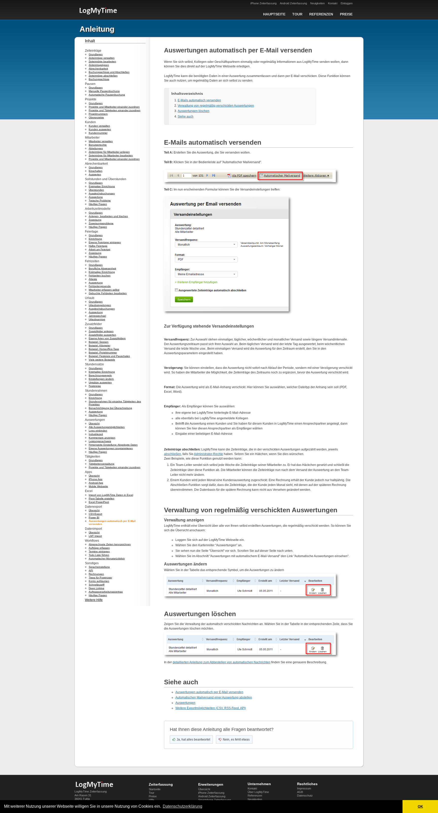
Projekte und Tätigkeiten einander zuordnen (114, 110)
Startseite (154, 789)
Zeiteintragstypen (99, 65)
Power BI (94, 517)
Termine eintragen (99, 551)
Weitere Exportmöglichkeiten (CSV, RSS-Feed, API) (210, 708)
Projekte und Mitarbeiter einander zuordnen (114, 106)
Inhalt (90, 41)
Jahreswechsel (97, 315)
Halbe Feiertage (98, 245)
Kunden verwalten (99, 125)
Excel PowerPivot (99, 502)
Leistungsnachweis (100, 441)
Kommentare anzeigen (102, 437)
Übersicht (94, 423)
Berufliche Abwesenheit (102, 268)
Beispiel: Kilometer (99, 345)
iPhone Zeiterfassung (263, 3)
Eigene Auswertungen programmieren (111, 448)
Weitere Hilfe (94, 600)
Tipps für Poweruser (100, 577)
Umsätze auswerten (100, 382)
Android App (96, 482)
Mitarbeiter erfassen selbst (104, 289)
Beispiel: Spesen (98, 342)
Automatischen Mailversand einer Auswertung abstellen (213, 697)
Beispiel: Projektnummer (103, 352)
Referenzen (321, 14)
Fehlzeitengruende (100, 286)
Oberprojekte (96, 117)
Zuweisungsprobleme (101, 223)
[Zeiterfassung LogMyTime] (96, 784)
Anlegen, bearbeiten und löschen (108, 216)
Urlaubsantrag (97, 319)
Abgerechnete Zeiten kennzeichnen (110, 544)
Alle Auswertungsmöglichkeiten (107, 427)
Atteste (93, 279)
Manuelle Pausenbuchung (104, 91)
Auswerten (95, 174)
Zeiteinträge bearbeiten (102, 61)
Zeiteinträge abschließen (103, 75)
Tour (297, 14)
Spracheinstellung (99, 566)
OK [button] (420, 806)
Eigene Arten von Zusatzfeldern (107, 338)
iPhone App (95, 479)
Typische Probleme (100, 200)
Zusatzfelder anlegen (101, 331)
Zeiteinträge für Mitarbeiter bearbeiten (111, 155)
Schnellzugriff (96, 584)
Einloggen (347, 3)
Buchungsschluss (99, 79)
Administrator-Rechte (208, 454)
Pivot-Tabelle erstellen (101, 498)
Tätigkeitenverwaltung (101, 463)
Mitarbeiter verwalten (101, 141)
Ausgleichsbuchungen (102, 193)
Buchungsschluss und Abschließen (109, 72)
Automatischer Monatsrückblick (107, 558)
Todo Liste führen (99, 555)
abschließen (172, 454)
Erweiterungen (210, 784)
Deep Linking (96, 588)
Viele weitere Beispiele (102, 359)
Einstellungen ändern (101, 378)
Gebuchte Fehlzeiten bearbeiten (108, 293)
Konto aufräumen (99, 581)
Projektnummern (98, 113)
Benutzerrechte (98, 144)
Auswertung (96, 197)
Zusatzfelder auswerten (102, 334)
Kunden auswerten (100, 129)
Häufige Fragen (98, 204)
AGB (300, 791)
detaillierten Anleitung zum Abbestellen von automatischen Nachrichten (221, 662)
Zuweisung (95, 219)
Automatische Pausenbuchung (107, 94)
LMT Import (95, 536)
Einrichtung (95, 238)
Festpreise (95, 386)
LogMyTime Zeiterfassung (91, 791)
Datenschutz (305, 795)
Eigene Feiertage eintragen (105, 242)
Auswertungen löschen (193, 111)
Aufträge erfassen (99, 547)
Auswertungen (185, 703)
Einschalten (95, 170)
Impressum (304, 788)
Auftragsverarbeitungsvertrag (106, 591)
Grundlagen (96, 54)
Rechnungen (96, 574)
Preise (346, 14)
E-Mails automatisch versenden (199, 100)
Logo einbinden (98, 430)
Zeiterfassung (161, 784)
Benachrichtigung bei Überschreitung (110, 408)
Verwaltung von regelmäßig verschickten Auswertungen (216, 105)
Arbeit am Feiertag (99, 249)
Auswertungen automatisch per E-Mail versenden (209, 692)
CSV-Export (95, 514)
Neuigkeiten (317, 3)
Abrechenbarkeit (98, 68)
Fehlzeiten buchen (100, 275)
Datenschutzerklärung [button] (182, 806)
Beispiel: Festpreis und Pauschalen (109, 356)
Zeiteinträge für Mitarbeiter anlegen (109, 151)
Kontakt (332, 3)
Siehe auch (185, 116)
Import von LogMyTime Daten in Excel (111, 495)
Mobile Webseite (98, 486)
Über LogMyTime (258, 791)
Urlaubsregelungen (100, 305)
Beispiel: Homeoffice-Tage (104, 349)
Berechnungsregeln (100, 375)
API (91, 570)
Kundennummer (98, 132)
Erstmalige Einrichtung (102, 186)
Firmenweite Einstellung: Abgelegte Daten (113, 444)
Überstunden (96, 189)
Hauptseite (274, 14)
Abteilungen (96, 148)
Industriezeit (96, 434)
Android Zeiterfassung (293, 3)
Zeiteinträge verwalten (102, 57)
